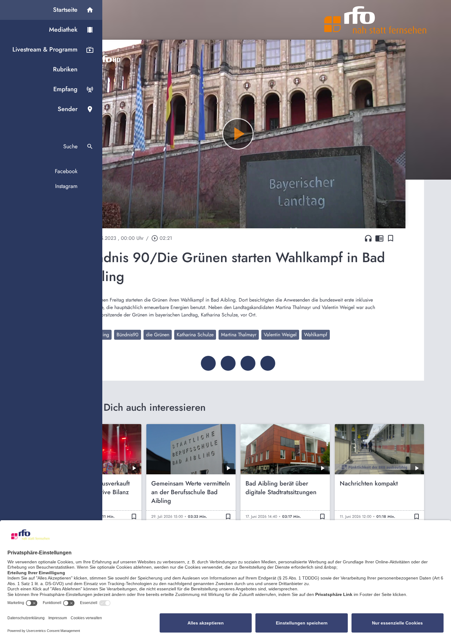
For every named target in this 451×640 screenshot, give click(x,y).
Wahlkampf (315, 334)
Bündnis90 (128, 334)
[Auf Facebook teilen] (208, 363)
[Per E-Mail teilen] (267, 363)
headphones (368, 238)
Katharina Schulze (195, 334)
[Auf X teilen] (228, 363)
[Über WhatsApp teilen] (248, 363)
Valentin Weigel (280, 334)
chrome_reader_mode (379, 238)
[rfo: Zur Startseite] (375, 20)
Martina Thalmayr (238, 334)
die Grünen (157, 334)
